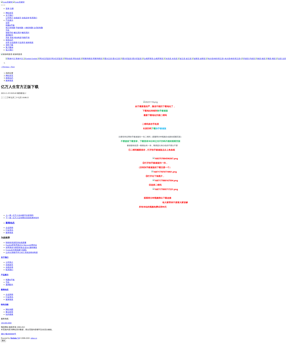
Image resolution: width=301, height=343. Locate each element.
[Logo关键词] (150, 2)
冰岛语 (174, 59)
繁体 (3, 340)
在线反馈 (9, 267)
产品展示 (4, 275)
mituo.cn (34, 338)
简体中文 (19, 59)
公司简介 (9, 262)
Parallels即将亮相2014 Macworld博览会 (21, 245)
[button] (5, 67)
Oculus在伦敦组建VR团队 (16, 250)
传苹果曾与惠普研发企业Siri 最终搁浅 (21, 247)
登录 (7, 9)
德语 (263, 59)
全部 (7, 23)
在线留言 (9, 265)
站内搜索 (9, 314)
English (34, 59)
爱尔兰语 (116, 59)
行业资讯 (9, 230)
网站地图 (9, 309)
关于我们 (4, 257)
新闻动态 (9, 78)
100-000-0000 (6, 323)
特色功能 (4, 305)
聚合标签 (9, 312)
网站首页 (9, 13)
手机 (7, 282)
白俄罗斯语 (158, 59)
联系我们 (9, 270)
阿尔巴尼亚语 (57, 59)
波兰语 (188, 59)
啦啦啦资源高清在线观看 (16, 243)
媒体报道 (9, 80)
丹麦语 (252, 59)
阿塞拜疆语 (97, 59)
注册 (12, 9)
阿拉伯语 (76, 59)
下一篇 (22, 218)
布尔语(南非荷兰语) (232, 59)
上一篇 (19, 215)
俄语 (273, 59)
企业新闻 (9, 228)
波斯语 (202, 59)
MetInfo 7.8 (15, 338)
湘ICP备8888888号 (8, 334)
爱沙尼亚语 (137, 59)
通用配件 (9, 285)
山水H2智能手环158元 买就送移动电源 (22, 252)
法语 (284, 59)
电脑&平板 (10, 280)
